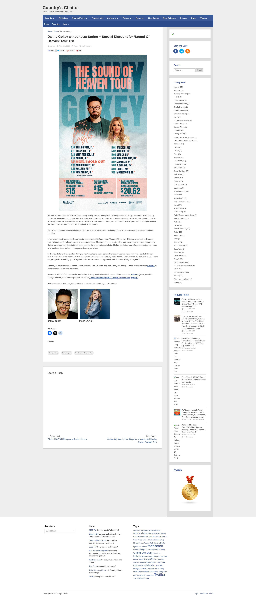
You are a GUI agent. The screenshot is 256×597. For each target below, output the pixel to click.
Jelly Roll (157, 556)
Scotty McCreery (156, 572)
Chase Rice (151, 536)
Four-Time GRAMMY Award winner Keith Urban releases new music (194, 379)
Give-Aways (178, 168)
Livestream (178, 188)
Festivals (177, 157)
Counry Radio (179, 134)
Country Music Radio (98, 541)
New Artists (153, 18)
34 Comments (200, 419)
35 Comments (188, 333)
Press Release (179, 229)
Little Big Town (179, 185)
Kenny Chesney (151, 559)
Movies (176, 195)
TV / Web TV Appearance (184, 265)
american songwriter (140, 530)
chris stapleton (161, 537)
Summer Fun (178, 256)
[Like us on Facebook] (175, 51)
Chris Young (137, 540)
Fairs (175, 154)
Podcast (177, 222)
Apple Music (124, 278)
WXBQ (176, 282)
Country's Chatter (61, 7)
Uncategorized (179, 272)
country (52, 46)
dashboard (204, 594)
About (65, 24)
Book (177, 97)
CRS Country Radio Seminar (184, 141)
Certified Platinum (180, 104)
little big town (151, 562)
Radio (176, 232)
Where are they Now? (181, 279)
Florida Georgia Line (141, 550)
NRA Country (178, 212)
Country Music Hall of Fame (184, 137)
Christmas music (180, 114)
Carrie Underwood (140, 537)
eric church (143, 547)
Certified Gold (179, 100)
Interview (177, 181)
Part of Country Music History (184, 215)
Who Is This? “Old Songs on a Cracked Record (67, 439)
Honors (176, 178)
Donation (177, 144)
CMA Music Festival (182, 120)
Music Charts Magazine (99, 551)
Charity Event (78, 18)
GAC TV (92, 547)
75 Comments (188, 311)
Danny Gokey (53, 353)
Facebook (95, 278)
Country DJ (93, 534)
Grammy (162, 549)
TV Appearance (179, 263)
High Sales (178, 174)
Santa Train (178, 249)
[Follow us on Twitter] (181, 51)
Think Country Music (97, 570)
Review (183, 18)
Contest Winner (179, 127)
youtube (146, 578)
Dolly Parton (154, 543)
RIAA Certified (179, 246)
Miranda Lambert (154, 565)
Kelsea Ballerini (138, 559)
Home (46, 24)
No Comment (86, 46)
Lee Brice (142, 562)
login (197, 594)
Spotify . (134, 278)
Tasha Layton (66, 353)
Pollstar (176, 225)
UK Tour (177, 269)
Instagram (104, 278)
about (211, 594)
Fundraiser (178, 161)
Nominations (178, 208)
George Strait (178, 164)
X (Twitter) (113, 278)
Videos (203, 18)
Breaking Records (180, 94)
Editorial (177, 147)
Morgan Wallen (139, 569)
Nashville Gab (95, 560)
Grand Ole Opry (179, 171)
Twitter (159, 574)
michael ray (142, 565)
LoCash (158, 562)
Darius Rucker (144, 543)
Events (126, 18)
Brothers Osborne (160, 533)
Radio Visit (178, 235)
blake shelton (148, 534)
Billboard (138, 533)
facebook (155, 546)
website (151, 266)
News (138, 18)
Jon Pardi (164, 556)
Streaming (177, 252)
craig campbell (153, 540)
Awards (48, 18)
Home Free (156, 553)
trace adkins (150, 575)
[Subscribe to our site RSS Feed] (187, 51)
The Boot (93, 566)
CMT (175, 117)
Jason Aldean (148, 556)
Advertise (55, 24)
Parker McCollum (153, 569)
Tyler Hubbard (138, 578)
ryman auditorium (143, 571)
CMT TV (92, 530)
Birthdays (63, 18)
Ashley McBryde (154, 530)
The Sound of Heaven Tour (84, 353)
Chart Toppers (179, 110)
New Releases (169, 18)
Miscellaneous (179, 191)
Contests (111, 18)
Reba (176, 239)
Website (135, 275)
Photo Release (179, 218)
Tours (193, 18)
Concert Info (97, 18)
